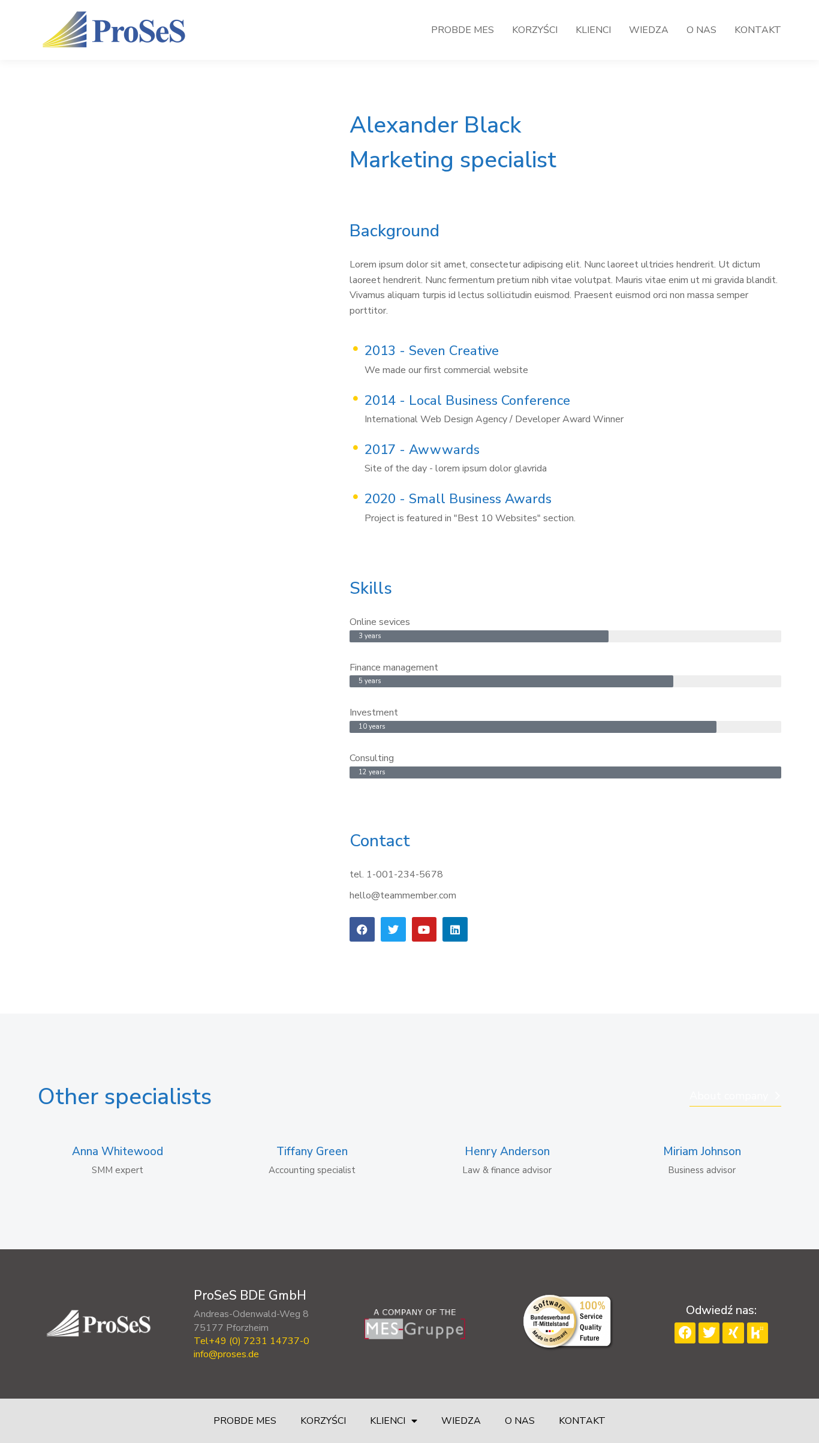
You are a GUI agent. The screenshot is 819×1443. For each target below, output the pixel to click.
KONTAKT (582, 1420)
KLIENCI (387, 1420)
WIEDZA (461, 1420)
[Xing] (732, 1332)
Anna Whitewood (117, 1151)
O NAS (520, 1420)
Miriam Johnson (702, 1151)
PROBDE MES (244, 1420)
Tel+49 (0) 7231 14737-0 (251, 1341)
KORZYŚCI (323, 1420)
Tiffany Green (312, 1151)
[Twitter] (708, 1332)
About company (728, 1096)
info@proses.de (226, 1354)
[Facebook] (685, 1332)
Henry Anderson (507, 1151)
